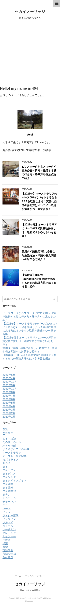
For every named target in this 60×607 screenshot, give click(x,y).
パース (6, 508)
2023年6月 (8, 374)
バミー (6, 505)
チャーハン (9, 501)
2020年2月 (8, 413)
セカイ (6, 463)
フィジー (7, 512)
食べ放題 (7, 557)
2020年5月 (8, 402)
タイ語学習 (9, 491)
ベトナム (7, 526)
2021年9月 (8, 385)
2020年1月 (8, 416)
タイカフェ (9, 470)
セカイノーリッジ (30, 11)
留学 (5, 546)
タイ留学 (7, 484)
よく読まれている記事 (15, 449)
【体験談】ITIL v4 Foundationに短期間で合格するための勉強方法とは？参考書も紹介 (39, 280)
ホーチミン (9, 529)
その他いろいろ (11, 442)
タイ (5, 466)
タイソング (9, 477)
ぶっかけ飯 (9, 445)
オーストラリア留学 (14, 456)
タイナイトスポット (14, 480)
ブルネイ (7, 522)
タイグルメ (9, 473)
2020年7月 (8, 395)
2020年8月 (8, 392)
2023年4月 (8, 378)
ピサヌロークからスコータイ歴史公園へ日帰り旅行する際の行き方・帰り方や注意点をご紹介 (39, 172)
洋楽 (5, 543)
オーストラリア (11, 452)
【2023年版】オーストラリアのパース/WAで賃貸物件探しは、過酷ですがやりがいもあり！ (29, 341)
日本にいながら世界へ (30, 590)
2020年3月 (8, 409)
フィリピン (9, 519)
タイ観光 (7, 487)
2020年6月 (8, 399)
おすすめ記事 (10, 438)
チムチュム (9, 498)
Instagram (8, 432)
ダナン (6, 494)
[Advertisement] (30, 53)
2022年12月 (9, 381)
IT (3, 435)
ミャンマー (9, 536)
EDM (5, 429)
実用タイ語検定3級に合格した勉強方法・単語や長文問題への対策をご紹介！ (39, 255)
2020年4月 (8, 406)
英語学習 (7, 550)
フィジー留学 (10, 515)
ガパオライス (10, 459)
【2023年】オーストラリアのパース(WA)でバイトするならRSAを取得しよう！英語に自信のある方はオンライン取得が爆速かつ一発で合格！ (39, 201)
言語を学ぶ (9, 553)
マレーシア (9, 533)
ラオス (6, 540)
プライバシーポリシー (35, 576)
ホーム (18, 576)
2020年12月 (9, 388)
